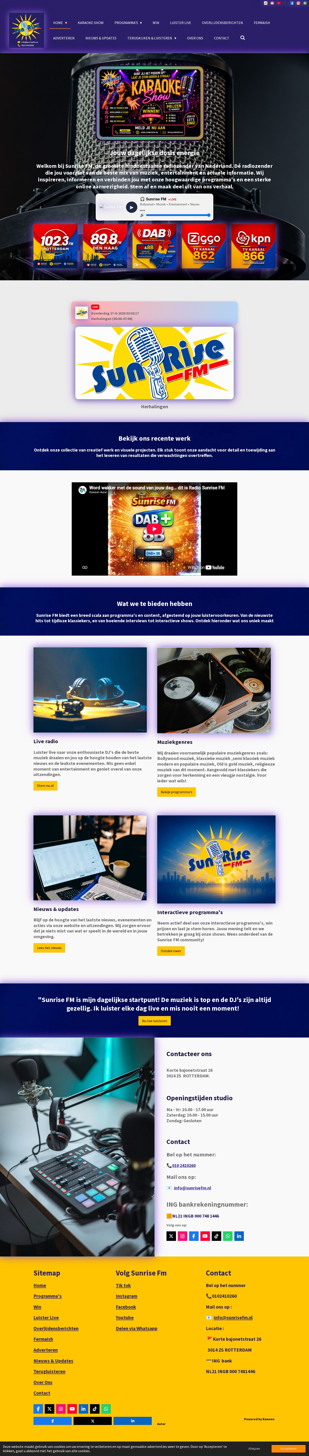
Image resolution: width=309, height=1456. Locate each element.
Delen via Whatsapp (136, 1328)
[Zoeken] (243, 37)
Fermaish (43, 1339)
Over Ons (42, 1382)
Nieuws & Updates (53, 1361)
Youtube (125, 1317)
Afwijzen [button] (254, 1448)
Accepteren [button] (288, 1448)
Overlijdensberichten (55, 1328)
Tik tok (123, 1285)
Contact (41, 1393)
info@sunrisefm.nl (192, 1188)
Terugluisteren (49, 1371)
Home (39, 1285)
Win (37, 1307)
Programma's (47, 1296)
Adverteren (45, 1350)
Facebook (126, 1307)
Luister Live (46, 1317)
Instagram (126, 1296)
